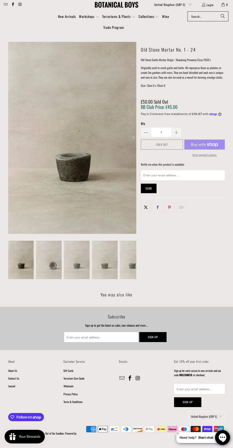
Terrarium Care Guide (73, 378)
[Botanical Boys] (116, 4)
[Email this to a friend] (181, 207)
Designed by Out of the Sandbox (48, 433)
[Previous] (11, 138)
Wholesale (68, 386)
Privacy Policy (70, 394)
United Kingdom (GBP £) (170, 4)
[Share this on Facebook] (157, 207)
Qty (143, 123)
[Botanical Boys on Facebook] (12, 4)
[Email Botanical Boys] (5, 4)
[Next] (133, 138)
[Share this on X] (146, 207)
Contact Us (13, 378)
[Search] (222, 16)
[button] (89, 16)
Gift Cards (68, 371)
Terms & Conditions (72, 402)
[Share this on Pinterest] (169, 207)
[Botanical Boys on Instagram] (20, 4)
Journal (11, 386)
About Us (12, 371)
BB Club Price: (159, 106)
